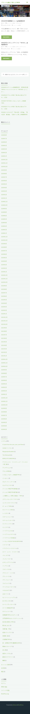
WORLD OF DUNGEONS (8, 458)
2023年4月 (4, 261)
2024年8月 (4, 212)
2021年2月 (4, 352)
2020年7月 (4, 377)
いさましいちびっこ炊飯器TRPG (11, 474)
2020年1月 (4, 394)
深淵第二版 (5, 636)
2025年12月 (4, 159)
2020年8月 (4, 373)
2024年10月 (4, 205)
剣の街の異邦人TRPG (8, 622)
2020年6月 (4, 380)
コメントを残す (17, 25)
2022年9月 (4, 285)
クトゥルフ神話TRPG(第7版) (10, 492)
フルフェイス (6, 583)
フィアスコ (5, 566)
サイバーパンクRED (7, 510)
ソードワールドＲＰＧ (8, 534)
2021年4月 (4, 345)
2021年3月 (4, 349)
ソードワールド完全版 (8, 538)
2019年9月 (4, 408)
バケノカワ (5, 555)
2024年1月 (4, 233)
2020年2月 (4, 391)
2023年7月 (4, 250)
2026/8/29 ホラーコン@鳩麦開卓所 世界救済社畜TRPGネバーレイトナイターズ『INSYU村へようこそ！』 (14, 89)
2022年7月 (4, 293)
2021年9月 (4, 328)
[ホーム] (4, 12)
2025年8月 (4, 173)
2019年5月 (4, 422)
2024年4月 (4, 222)
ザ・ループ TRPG (7, 506)
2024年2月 (4, 229)
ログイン (3, 683)
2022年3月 (4, 307)
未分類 (3, 668)
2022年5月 (4, 299)
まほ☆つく (5, 594)
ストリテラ (5, 527)
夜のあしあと (6, 625)
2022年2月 (4, 310)
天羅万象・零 (6, 629)
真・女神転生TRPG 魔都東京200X (11, 643)
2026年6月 (4, 142)
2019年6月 (4, 419)
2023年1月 (4, 271)
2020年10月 (4, 366)
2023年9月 (4, 243)
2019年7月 (4, 415)
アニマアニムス (6, 467)
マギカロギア (19, 23)
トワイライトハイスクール (9, 548)
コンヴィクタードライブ (9, 503)
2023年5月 (4, 257)
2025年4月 (4, 187)
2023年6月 (4, 254)
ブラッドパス (6, 576)
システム (3, 441)
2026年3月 (4, 149)
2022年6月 (4, 296)
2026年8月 (4, 135)
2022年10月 (4, 282)
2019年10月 (4, 405)
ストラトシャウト (7, 524)
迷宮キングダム (6, 653)
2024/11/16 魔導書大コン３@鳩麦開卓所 (13, 21)
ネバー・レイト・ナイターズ (10, 552)
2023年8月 (4, 247)
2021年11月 (4, 321)
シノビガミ (5, 513)
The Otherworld (6, 455)
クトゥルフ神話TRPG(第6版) (10, 488)
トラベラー (5, 545)
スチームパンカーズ (7, 520)
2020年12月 (4, 359)
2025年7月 (4, 177)
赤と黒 (4, 650)
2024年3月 (4, 226)
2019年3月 (4, 429)
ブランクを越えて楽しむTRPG (10, 2)
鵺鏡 (3, 660)
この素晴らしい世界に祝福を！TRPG (12, 496)
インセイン (5, 478)
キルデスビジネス (7, 485)
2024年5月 (4, 219)
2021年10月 (4, 324)
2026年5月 (4, 145)
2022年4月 (4, 303)
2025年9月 (4, 170)
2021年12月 (4, 317)
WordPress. (21, 705)
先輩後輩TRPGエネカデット (9, 615)
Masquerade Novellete (8, 451)
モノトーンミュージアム (9, 597)
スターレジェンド (7, 517)
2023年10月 (4, 240)
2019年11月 (4, 401)
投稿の (4, 687)
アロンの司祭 (6, 471)
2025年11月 (4, 163)
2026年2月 (4, 152)
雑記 (2, 671)
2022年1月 (4, 313)
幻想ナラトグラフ (7, 632)
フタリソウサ (6, 569)
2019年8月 (4, 412)
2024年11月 (4, 201)
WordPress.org (5, 694)
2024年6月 (4, 215)
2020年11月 (4, 363)
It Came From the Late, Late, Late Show (12, 444)
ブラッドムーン (6, 580)
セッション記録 (11, 23)
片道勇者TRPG (6, 639)
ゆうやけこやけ (6, 601)
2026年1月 (4, 156)
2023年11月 (4, 236)
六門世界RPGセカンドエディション (11, 618)
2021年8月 (4, 331)
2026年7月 (4, 138)
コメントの (5, 690)
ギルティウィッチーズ (8, 482)
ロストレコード (6, 611)
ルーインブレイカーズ (8, 604)
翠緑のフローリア (7, 646)
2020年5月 (4, 384)
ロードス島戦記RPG (7, 608)
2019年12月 (4, 398)
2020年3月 (4, 387)
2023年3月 (4, 264)
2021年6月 (4, 338)
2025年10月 (4, 166)
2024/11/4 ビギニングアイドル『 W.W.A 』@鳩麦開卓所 (14, 43)
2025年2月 (4, 194)
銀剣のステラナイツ (7, 657)
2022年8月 (4, 289)
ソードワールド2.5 (7, 531)
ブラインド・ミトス (7, 573)
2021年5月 (4, 342)
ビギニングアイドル (21, 46)
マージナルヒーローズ (8, 587)
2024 (7, 12)
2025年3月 (4, 191)
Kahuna (14, 705)
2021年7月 (4, 335)
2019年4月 (4, 426)
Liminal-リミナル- (7, 448)
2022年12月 (4, 275)
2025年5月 (4, 184)
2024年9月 (4, 208)
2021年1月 (4, 356)
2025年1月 (4, 198)
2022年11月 (4, 278)
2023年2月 (4, 268)
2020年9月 (4, 370)
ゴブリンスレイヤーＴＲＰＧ (10, 499)
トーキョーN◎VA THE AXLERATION (11, 541)
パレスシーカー (6, 559)
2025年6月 (4, 180)
